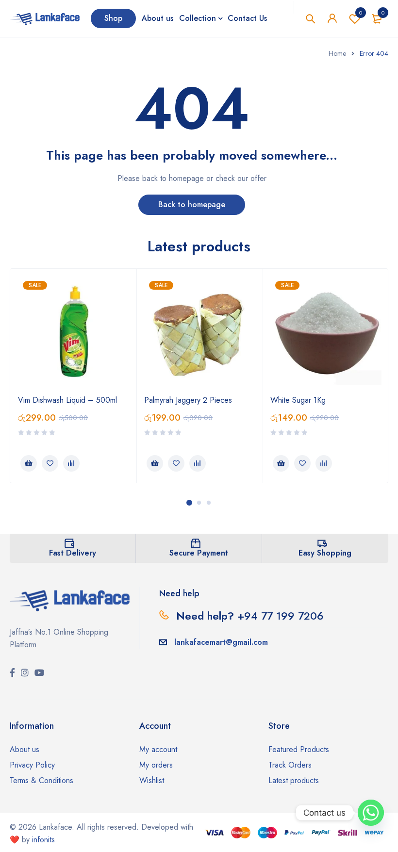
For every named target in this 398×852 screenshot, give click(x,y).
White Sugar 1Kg (298, 400)
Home (337, 53)
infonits (43, 839)
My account (158, 749)
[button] (28, 463)
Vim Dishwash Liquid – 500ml (67, 400)
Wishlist (360, 12)
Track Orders (290, 764)
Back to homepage (191, 204)
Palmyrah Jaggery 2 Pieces (188, 400)
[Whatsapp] (371, 813)
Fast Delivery (72, 552)
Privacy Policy (32, 764)
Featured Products (298, 749)
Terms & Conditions (41, 780)
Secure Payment (198, 552)
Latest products (293, 780)
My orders (156, 764)
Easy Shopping (324, 552)
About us (24, 749)
